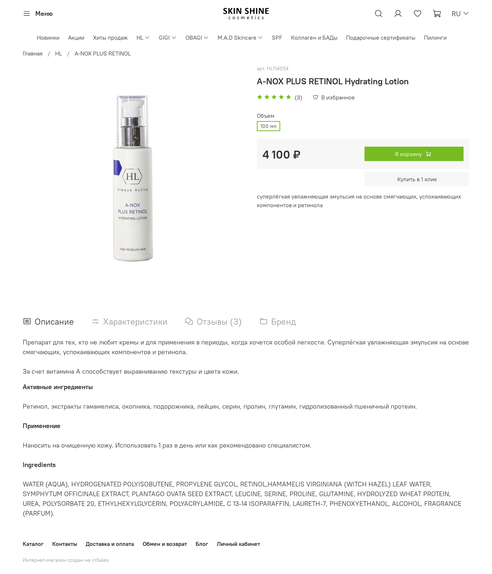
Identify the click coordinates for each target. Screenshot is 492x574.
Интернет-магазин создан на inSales (66, 560)
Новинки (48, 37)
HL (140, 37)
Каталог (33, 543)
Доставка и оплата (110, 543)
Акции (76, 37)
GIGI (164, 37)
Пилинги (435, 37)
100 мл (268, 126)
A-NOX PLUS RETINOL (103, 53)
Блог (202, 543)
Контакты (64, 543)
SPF (277, 37)
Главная (33, 53)
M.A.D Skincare (237, 37)
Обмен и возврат (165, 543)
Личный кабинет (238, 543)
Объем (265, 115)
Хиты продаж (110, 37)
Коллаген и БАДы (314, 37)
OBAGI (193, 37)
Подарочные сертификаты (380, 37)
